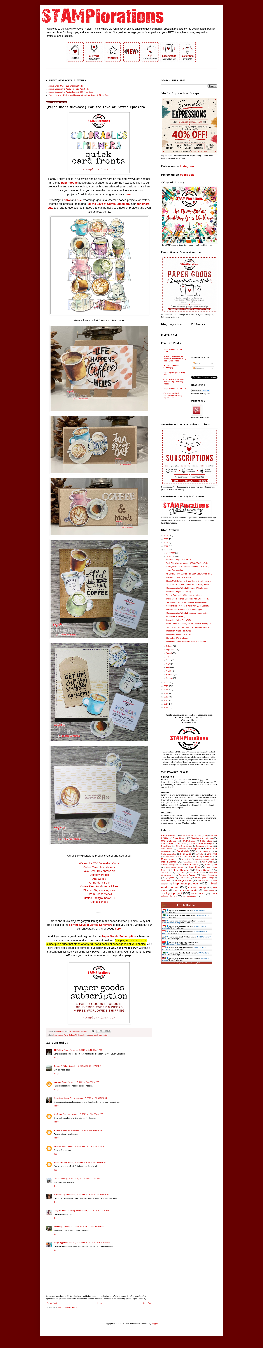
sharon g (57, 1082)
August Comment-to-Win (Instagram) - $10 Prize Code (71, 92)
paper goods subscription (98, 1035)
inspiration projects (186, 883)
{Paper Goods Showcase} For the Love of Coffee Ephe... (189, 624)
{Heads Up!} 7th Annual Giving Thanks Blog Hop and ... (188, 581)
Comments (199, 368)
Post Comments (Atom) (67, 1307)
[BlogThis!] (100, 1031)
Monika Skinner (168, 862)
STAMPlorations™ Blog (171, 923)
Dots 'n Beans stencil (99, 894)
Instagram (187, 166)
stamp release (198, 893)
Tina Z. (56, 1178)
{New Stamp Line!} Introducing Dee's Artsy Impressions (172, 395)
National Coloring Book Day (171, 865)
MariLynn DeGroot (204, 856)
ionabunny (58, 1227)
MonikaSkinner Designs (191, 862)
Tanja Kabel (180, 872)
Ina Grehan (199, 854)
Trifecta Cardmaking (209, 875)
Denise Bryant (60, 1146)
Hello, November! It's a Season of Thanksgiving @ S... (188, 627)
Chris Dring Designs (184, 846)
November (170, 556)
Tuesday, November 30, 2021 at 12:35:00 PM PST (89, 1243)
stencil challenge (189, 896)
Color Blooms (166, 849)
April (168, 667)
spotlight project (171, 893)
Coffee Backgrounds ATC (99, 898)
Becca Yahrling (60, 1162)
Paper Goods (83, 1035)
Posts (197, 363)
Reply (56, 1057)
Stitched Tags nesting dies (99, 890)
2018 (166, 690)
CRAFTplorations (189, 841)
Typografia (169, 878)
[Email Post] (93, 1031)
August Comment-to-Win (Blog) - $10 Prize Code (69, 89)
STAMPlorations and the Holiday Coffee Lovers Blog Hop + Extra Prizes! (174, 358)
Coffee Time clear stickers (99, 867)
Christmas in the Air (203, 846)
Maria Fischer (168, 859)
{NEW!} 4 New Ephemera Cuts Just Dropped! (184, 609)
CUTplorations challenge (201, 844)
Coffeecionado (99, 901)
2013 (166, 707)
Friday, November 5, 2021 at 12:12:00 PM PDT (82, 1066)
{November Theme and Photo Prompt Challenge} (186, 641)
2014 (166, 704)
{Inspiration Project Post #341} (178, 631)
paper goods (69, 182)
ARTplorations (168, 835)
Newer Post (52, 1303)
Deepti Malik (183, 851)
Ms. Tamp (58, 1114)
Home (99, 1303)
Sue (79, 200)
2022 (166, 546)
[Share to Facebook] (106, 1031)
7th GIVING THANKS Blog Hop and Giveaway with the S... (189, 574)
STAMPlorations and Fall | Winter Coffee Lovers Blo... (187, 602)
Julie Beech (170, 856)
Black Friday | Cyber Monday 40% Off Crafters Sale (187, 563)
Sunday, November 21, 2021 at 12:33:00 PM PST (83, 1227)
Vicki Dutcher (184, 878)
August (169, 653)
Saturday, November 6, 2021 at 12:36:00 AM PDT (83, 1114)
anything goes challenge (204, 878)
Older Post (147, 1303)
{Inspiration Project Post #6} (174, 389)
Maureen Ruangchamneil (204, 859)
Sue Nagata (166, 872)
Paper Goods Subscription (119, 936)
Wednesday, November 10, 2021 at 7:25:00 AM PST (87, 1194)
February (170, 675)
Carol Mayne (58, 1035)
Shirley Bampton (181, 870)
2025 (166, 539)
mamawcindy (59, 1194)
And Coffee (99, 878)
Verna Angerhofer (61, 1098)
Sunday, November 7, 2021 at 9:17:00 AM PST (87, 1162)
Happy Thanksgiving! (174, 570)
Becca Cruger (179, 838)
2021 (166, 550)
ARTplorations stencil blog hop (194, 835)
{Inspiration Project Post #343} (178, 592)
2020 (166, 683)
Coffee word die (99, 874)
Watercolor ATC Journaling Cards (99, 863)
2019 (166, 686)
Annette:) (58, 1130)
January (169, 678)
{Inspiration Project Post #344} (178, 577)
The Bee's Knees (197, 872)
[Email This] (97, 1031)
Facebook (187, 174)
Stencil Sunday (203, 870)
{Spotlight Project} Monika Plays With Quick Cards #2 (187, 606)
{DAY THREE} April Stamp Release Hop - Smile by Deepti (174, 381)
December (170, 553)
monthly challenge (197, 887)
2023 (166, 543)
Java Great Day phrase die (99, 871)
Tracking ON (195, 963)
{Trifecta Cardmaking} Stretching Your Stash (184, 595)
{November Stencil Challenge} (178, 634)
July (168, 657)
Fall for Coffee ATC (70, 1035)
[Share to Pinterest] (109, 1031)
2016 (166, 697)
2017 (166, 693)
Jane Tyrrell (212, 854)
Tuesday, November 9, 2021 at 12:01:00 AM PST (80, 1178)
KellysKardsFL (60, 1211)
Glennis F (58, 1066)
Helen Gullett (185, 854)
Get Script (177, 963)
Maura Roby (186, 859)
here (128, 194)
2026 (166, 536)
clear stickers (203, 880)
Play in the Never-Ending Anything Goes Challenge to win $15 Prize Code (79, 95)
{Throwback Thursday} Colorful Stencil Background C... (188, 584)
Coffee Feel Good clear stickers (99, 886)
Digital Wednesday (204, 851)
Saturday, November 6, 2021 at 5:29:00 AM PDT (82, 1130)
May (168, 664)
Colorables (182, 849)
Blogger (154, 1324)
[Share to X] (103, 1031)
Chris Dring (166, 846)
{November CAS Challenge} (177, 638)
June (168, 660)
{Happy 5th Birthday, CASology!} (171, 367)
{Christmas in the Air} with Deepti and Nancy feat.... (186, 613)
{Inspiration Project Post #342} (178, 620)
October (169, 646)
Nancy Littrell (207, 862)
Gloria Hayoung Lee (168, 854)
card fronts (165, 880)
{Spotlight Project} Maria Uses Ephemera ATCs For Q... (188, 567)
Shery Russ (194, 867)
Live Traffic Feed (186, 905)
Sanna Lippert (211, 865)
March (169, 671)
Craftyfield (195, 849)
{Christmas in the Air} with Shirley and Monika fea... (187, 588)
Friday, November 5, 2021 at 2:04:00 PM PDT (80, 1082)
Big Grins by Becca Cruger (202, 838)
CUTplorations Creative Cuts (173, 844)
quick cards (209, 890)
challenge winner (183, 880)
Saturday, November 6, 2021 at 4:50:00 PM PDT (86, 1146)
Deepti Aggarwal (61, 1243)
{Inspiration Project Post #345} (178, 559)
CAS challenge (168, 841)
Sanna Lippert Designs (175, 867)
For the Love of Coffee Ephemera (108, 203)
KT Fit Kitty (58, 1050)
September (171, 650)
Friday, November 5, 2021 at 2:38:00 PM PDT (88, 1098)
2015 (166, 700)
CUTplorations (206, 841)
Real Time (185, 963)
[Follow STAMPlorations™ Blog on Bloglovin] (200, 391)
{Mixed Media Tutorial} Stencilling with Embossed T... (187, 599)
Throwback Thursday (187, 875)
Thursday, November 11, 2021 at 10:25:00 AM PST (88, 1211)
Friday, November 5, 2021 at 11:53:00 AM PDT (83, 1050)
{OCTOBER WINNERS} (175, 616)
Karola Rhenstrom (185, 856)
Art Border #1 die (99, 882)
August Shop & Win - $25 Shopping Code (66, 86)
